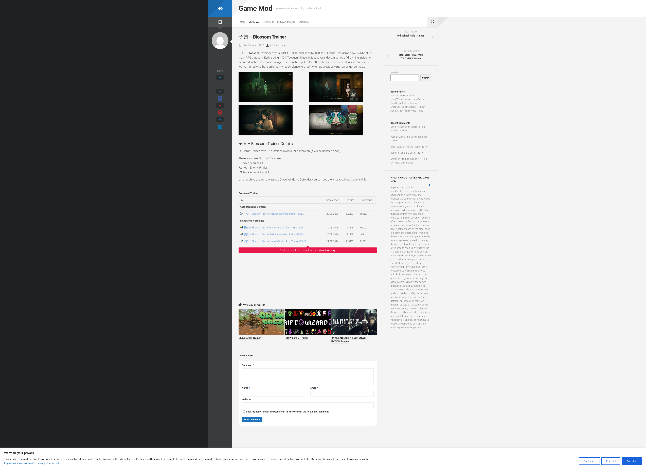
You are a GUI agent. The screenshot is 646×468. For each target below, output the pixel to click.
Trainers (268, 22)
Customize (589, 461)
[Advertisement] (308, 277)
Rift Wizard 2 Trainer (296, 337)
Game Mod (255, 8)
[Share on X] (220, 81)
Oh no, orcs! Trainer (250, 337)
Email (314, 388)
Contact (304, 22)
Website (246, 399)
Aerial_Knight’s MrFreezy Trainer (407, 110)
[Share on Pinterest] (220, 109)
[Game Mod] (220, 8)
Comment (248, 365)
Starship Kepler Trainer (402, 95)
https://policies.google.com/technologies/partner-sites (32, 463)
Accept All (632, 461)
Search (394, 72)
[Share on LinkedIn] (220, 123)
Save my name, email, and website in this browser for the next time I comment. (287, 411)
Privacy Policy (286, 22)
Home (242, 22)
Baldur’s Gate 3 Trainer (412, 152)
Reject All (611, 461)
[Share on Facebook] (220, 95)
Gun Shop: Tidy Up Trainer (403, 103)
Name (246, 388)
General (254, 22)
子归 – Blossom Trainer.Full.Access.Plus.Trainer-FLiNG (274, 213)
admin (393, 152)
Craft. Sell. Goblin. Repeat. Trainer (407, 106)
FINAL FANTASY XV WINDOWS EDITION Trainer (348, 339)
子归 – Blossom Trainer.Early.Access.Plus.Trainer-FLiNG (274, 227)
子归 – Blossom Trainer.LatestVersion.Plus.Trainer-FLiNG (275, 241)
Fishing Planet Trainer (417, 146)
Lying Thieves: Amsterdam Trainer (407, 99)
